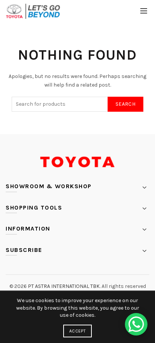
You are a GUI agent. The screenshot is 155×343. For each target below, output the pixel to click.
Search (125, 104)
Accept (77, 331)
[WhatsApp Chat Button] (136, 324)
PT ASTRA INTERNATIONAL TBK (64, 286)
